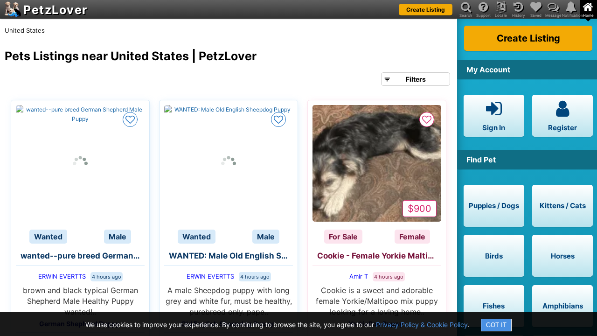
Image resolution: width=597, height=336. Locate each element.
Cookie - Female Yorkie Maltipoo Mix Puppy (379, 255)
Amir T (358, 276)
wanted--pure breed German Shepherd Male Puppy (83, 255)
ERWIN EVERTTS (62, 276)
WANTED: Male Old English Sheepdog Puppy (231, 255)
